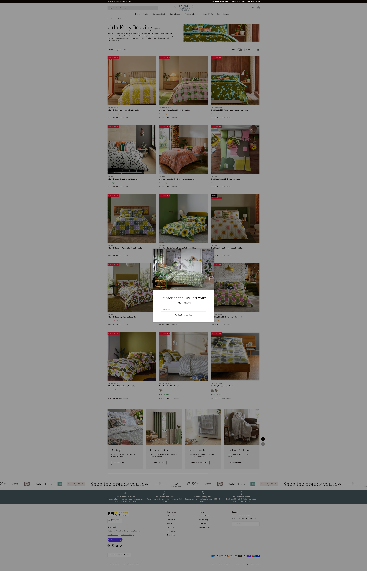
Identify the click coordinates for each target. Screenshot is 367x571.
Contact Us (234, 1)
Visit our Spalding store (131, 1)
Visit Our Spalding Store (220, 1)
